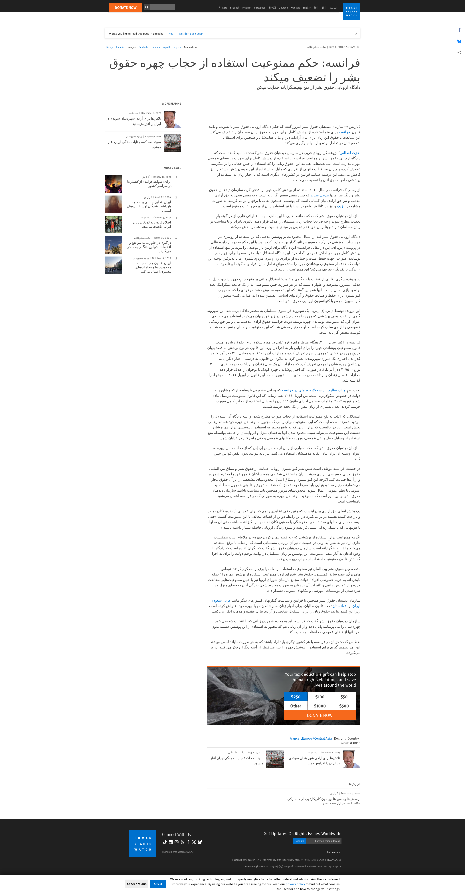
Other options (137, 883)
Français (295, 7)
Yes (171, 33)
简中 (324, 7)
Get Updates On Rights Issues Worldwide (302, 833)
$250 (296, 696)
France (295, 738)
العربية (333, 7)
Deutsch (283, 7)
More (222, 7)
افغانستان (340, 605)
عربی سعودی (221, 600)
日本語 (272, 7)
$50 (344, 696)
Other (295, 706)
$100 (320, 696)
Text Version (333, 852)
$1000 (320, 706)
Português (259, 7)
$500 (344, 706)
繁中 (316, 7)
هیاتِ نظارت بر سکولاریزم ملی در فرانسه (313, 390)
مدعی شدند (320, 195)
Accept (158, 884)
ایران (356, 605)
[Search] (147, 7)
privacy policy (295, 884)
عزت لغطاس (349, 152)
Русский (246, 7)
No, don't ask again (191, 33)
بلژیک (341, 206)
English (307, 7)
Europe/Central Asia (317, 738)
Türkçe (109, 47)
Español (234, 7)
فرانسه (344, 132)
